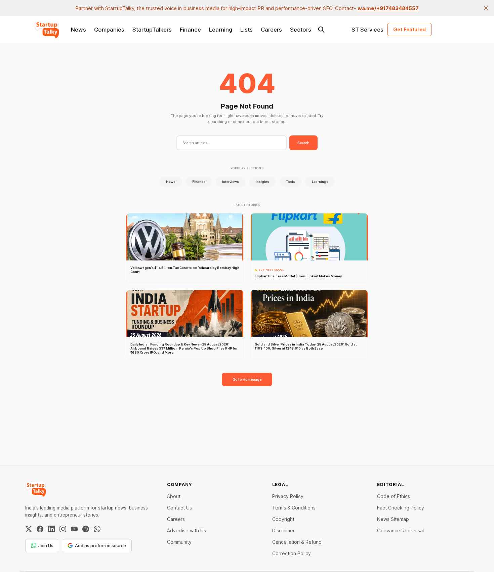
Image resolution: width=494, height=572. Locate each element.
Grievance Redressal (400, 530)
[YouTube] (74, 529)
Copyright (283, 519)
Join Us (45, 545)
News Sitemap (393, 519)
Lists (246, 29)
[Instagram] (62, 529)
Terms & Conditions (294, 507)
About (173, 496)
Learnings (320, 181)
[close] (486, 8)
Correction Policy (291, 553)
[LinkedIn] (51, 529)
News (78, 29)
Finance (190, 29)
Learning (220, 29)
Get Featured (409, 29)
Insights (262, 181)
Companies (109, 29)
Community (179, 542)
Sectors (300, 29)
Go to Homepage (247, 379)
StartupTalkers (152, 29)
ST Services (367, 29)
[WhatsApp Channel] (97, 529)
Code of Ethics (393, 496)
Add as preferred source (100, 545)
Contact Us (179, 507)
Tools (290, 181)
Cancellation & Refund (297, 542)
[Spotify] (85, 529)
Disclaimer (283, 530)
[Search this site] (321, 29)
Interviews (230, 181)
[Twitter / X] (28, 529)
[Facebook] (40, 529)
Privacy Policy (287, 496)
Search (303, 143)
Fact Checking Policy (400, 507)
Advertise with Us (186, 530)
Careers (271, 29)
